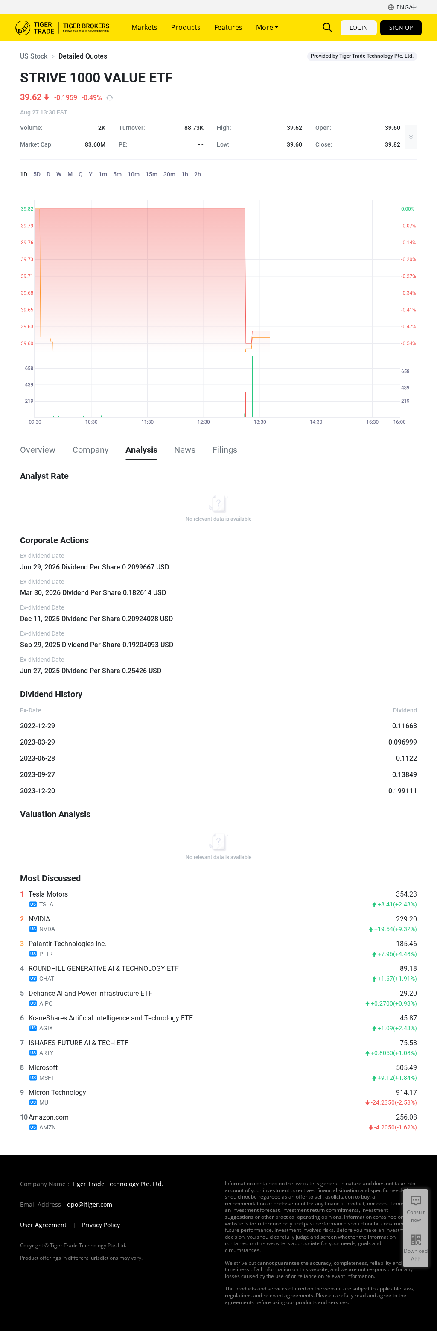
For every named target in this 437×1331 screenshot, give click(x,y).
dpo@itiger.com (89, 1204)
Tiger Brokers (62, 27)
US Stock (33, 56)
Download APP (416, 1254)
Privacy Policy (101, 1225)
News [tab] (184, 450)
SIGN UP (401, 27)
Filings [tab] (225, 450)
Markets (144, 27)
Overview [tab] (37, 450)
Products (186, 27)
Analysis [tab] (141, 450)
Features (228, 27)
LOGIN (359, 27)
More (265, 27)
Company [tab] (90, 450)
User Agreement (43, 1225)
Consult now (416, 1215)
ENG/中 (406, 7)
